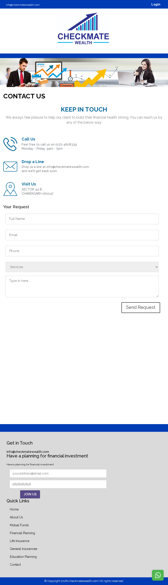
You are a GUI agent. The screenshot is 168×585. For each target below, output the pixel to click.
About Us (16, 517)
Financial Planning (22, 533)
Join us (30, 494)
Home (14, 509)
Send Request (140, 307)
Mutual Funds (19, 525)
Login (155, 4)
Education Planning (23, 556)
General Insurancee (23, 549)
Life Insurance (19, 541)
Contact (15, 564)
